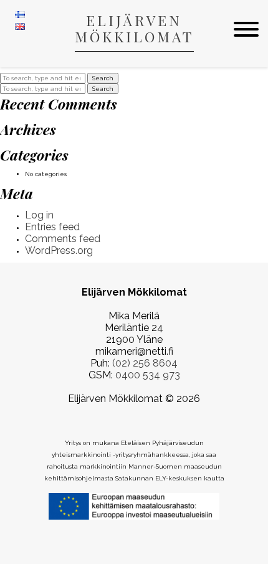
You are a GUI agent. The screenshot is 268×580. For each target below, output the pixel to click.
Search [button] (102, 78)
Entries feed (52, 227)
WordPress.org (59, 250)
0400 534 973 (147, 375)
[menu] (246, 29)
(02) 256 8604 (145, 363)
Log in (39, 215)
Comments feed (62, 239)
